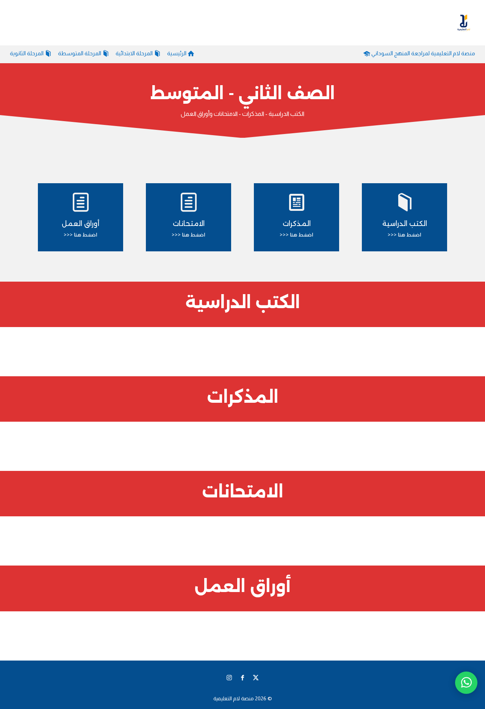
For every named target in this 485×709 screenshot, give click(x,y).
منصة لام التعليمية (233, 698)
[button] (466, 658)
